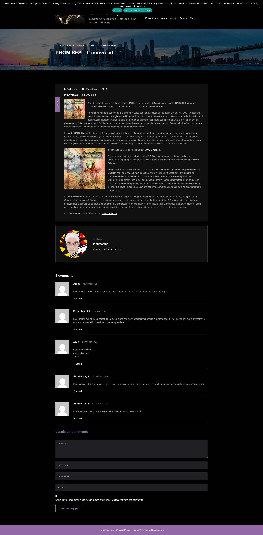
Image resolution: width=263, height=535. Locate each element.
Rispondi (77, 298)
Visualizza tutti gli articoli (105, 249)
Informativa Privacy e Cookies (138, 10)
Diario (88, 89)
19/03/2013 (57, 105)
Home (94, 89)
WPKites (143, 530)
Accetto (117, 10)
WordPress (124, 530)
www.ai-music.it (152, 150)
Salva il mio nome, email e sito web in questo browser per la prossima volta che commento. (99, 500)
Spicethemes (157, 530)
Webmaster (72, 89)
